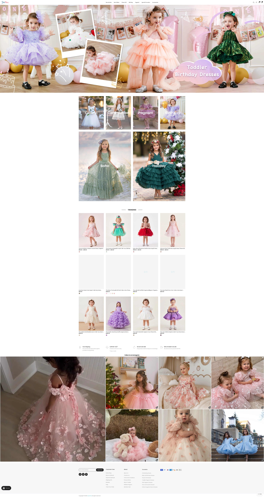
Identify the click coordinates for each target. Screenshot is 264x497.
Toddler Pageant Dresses (148, 480)
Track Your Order (110, 487)
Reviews (108, 482)
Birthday (131, 2)
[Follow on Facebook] (80, 474)
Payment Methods (110, 477)
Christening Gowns (146, 473)
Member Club (127, 487)
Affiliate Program (128, 484)
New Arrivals (109, 2)
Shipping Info (109, 480)
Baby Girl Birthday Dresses (148, 475)
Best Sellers (116, 2)
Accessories (155, 2)
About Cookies (127, 482)
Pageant (137, 2)
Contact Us (126, 475)
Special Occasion (146, 2)
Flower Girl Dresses (146, 477)
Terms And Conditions (129, 477)
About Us (126, 473)
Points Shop (108, 473)
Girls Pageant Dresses (147, 482)
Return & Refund (110, 475)
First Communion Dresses (148, 484)
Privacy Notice (127, 480)
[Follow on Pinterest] (86, 474)
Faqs (107, 484)
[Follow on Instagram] (83, 474)
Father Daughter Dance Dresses (149, 487)
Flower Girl (124, 2)
